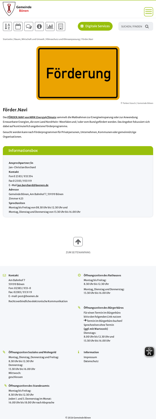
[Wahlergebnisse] (50, 26)
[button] (148, 11)
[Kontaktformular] (28, 26)
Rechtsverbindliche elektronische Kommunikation (38, 301)
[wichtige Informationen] (39, 26)
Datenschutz (91, 361)
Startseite (8, 39)
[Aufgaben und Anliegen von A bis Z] (7, 26)
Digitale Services (97, 26)
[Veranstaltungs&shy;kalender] (18, 26)
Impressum (90, 357)
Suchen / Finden (147, 26)
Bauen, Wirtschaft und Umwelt (29, 39)
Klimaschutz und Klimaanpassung (63, 39)
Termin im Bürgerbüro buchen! (104, 321)
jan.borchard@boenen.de (33, 185)
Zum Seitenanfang (78, 252)
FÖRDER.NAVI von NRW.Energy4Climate (31, 117)
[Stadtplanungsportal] (60, 26)
